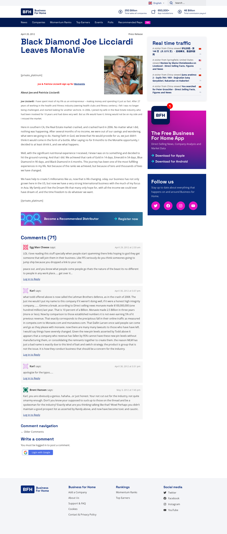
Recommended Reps (130, 22)
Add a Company (77, 492)
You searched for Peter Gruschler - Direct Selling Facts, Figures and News (174, 89)
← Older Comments (32, 431)
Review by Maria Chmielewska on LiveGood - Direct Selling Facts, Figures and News (174, 65)
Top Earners (83, 22)
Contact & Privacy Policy (82, 514)
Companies (38, 22)
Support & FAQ (77, 503)
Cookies (73, 509)
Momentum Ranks (60, 22)
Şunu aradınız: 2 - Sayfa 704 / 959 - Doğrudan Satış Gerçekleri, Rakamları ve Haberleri (175, 77)
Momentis (79, 83)
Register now (128, 218)
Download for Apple (170, 155)
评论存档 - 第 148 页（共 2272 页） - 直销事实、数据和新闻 (174, 51)
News (24, 22)
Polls (110, 22)
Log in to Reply (31, 279)
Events (99, 22)
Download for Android (171, 161)
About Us (73, 498)
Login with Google (41, 452)
